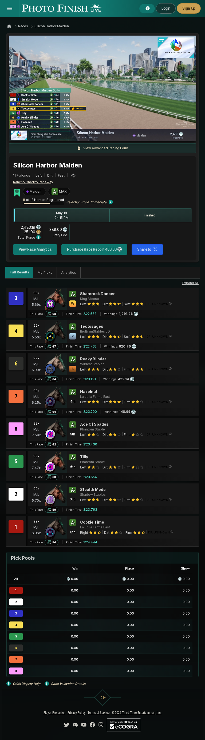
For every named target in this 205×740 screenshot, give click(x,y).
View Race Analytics (35, 249)
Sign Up (188, 8)
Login (165, 8)
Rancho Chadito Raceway (33, 182)
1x (67, 134)
